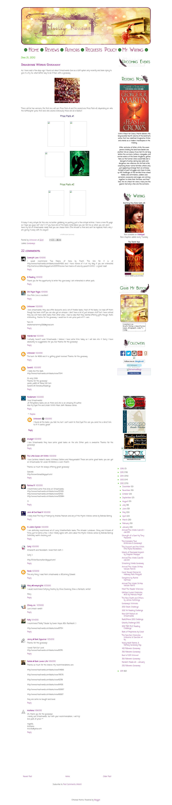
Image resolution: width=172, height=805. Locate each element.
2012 (122, 483)
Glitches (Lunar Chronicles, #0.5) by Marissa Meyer (132, 593)
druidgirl (30, 439)
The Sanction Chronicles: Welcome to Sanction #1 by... (132, 637)
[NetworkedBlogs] (134, 369)
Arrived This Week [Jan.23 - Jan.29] (133, 531)
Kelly (29, 620)
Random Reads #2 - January (133, 662)
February (126, 523)
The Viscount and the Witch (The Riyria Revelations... (133, 548)
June (124, 508)
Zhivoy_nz (31, 605)
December (126, 486)
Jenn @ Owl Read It (35, 512)
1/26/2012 (52, 661)
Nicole (29, 571)
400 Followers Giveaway (131, 648)
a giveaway (67, 234)
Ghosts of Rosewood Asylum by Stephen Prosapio (133, 553)
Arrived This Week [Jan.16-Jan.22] (133, 559)
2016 (122, 468)
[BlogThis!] (53, 240)
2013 (122, 479)
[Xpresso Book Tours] (134, 432)
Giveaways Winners (130, 603)
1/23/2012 (35, 571)
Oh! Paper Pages (33, 292)
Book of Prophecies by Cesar (133, 632)
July (124, 505)
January (126, 527)
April (124, 516)
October (125, 494)
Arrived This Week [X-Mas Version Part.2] (132, 568)
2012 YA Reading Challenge (132, 610)
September (127, 497)
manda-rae (31, 336)
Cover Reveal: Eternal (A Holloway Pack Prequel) (132, 573)
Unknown (31, 306)
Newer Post (27, 776)
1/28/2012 (38, 710)
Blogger (97, 800)
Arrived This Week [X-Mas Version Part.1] (132, 584)
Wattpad (140, 234)
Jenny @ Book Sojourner (37, 639)
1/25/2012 (50, 639)
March (125, 520)
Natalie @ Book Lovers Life (37, 661)
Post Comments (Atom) (72, 784)
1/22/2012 (39, 306)
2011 (122, 671)
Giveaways (31, 243)
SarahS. (30, 367)
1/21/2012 (42, 258)
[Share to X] (55, 240)
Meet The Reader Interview (132, 589)
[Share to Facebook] (57, 240)
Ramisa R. (31, 485)
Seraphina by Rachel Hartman (130, 579)
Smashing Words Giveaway (133, 563)
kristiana (30, 710)
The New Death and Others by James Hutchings (133, 599)
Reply (29, 269)
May (124, 512)
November (126, 490)
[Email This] (50, 240)
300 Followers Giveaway (131, 659)
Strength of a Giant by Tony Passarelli (133, 536)
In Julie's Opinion (34, 527)
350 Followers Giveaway (131, 652)
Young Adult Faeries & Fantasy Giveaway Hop (131, 644)
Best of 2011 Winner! (130, 655)
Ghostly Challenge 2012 (131, 623)
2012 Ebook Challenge (130, 607)
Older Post (107, 776)
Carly (29, 546)
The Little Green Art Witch (38, 456)
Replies (32, 414)
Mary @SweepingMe (35, 585)
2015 (122, 472)
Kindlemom (31, 397)
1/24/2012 (35, 620)
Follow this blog (134, 373)
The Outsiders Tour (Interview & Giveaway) (132, 542)
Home (67, 776)
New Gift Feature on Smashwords (130, 615)
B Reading (31, 277)
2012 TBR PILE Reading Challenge (131, 627)
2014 (122, 476)
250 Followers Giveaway (131, 665)
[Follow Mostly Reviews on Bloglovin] (134, 362)
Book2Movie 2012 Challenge (132, 619)
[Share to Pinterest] (60, 240)
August (125, 501)
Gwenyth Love (32, 258)
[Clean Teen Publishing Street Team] (134, 409)
